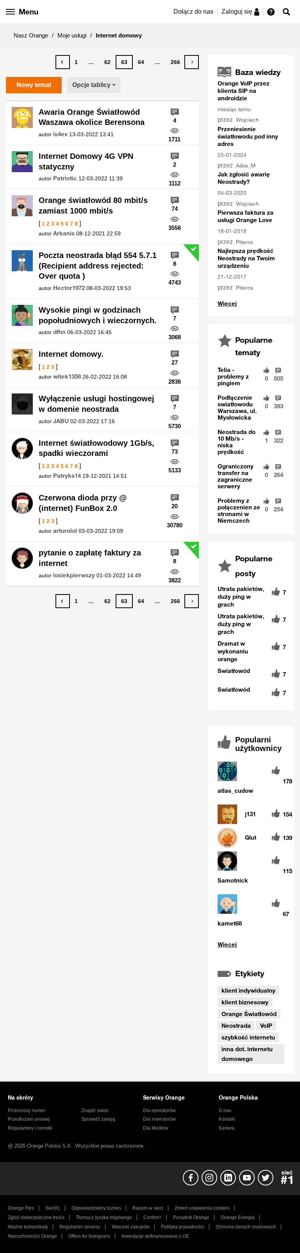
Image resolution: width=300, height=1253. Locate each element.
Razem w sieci (147, 1208)
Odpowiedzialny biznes (96, 1208)
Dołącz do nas (193, 11)
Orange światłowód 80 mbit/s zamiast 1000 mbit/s (93, 205)
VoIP (266, 1025)
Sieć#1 (52, 1208)
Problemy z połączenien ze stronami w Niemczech (239, 510)
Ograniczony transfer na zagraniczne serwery (236, 476)
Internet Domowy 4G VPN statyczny (86, 161)
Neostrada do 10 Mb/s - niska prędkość (236, 441)
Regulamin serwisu (79, 1227)
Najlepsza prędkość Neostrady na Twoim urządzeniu (246, 258)
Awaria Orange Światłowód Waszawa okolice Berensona (92, 117)
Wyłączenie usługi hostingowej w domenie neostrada (96, 403)
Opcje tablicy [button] (91, 85)
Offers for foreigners (89, 1236)
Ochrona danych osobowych (246, 1227)
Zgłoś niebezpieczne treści (36, 1217)
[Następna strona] (191, 62)
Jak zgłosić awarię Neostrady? (244, 178)
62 (107, 62)
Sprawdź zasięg (98, 1119)
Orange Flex (21, 1208)
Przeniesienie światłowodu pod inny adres (248, 136)
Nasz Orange (31, 35)
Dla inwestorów (159, 1119)
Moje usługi (71, 35)
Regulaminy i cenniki (30, 1128)
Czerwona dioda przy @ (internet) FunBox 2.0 (83, 503)
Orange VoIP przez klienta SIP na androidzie (244, 90)
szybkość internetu (248, 1037)
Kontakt (227, 1119)
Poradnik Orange (191, 1217)
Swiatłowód (234, 670)
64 (141, 62)
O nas (225, 1110)
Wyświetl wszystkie (251, 944)
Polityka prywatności (182, 1227)
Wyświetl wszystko (227, 303)
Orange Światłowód (249, 1013)
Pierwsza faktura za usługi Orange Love (245, 216)
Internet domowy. (71, 354)
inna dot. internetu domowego (247, 1053)
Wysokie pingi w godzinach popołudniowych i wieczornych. (98, 315)
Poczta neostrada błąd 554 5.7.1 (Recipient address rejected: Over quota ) (98, 265)
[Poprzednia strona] (62, 62)
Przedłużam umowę (29, 1119)
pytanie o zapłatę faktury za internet (90, 558)
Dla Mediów (155, 1128)
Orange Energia (238, 1217)
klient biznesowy (244, 1002)
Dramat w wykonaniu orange (233, 651)
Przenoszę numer (26, 1110)
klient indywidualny (248, 990)
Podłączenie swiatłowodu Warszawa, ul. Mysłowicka (237, 407)
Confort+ (152, 1217)
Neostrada (236, 1025)
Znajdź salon (95, 1110)
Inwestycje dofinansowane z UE (155, 1236)
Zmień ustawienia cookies (202, 1208)
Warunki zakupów (131, 1227)
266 (175, 62)
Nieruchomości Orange (32, 1236)
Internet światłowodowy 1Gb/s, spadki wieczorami (96, 448)
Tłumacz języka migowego (104, 1217)
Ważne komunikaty (28, 1227)
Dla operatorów (159, 1110)
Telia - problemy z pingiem (233, 376)
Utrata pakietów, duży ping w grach (241, 596)
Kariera (226, 1128)
